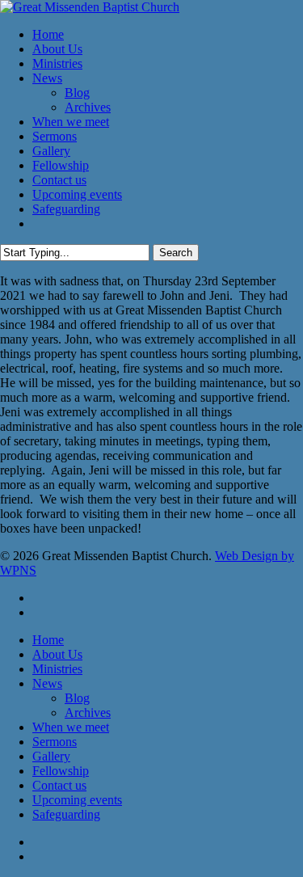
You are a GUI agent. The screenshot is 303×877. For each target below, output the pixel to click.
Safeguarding (66, 814)
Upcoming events (77, 800)
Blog (77, 698)
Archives (88, 712)
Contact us (59, 785)
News (47, 683)
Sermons (54, 741)
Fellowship (60, 771)
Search (175, 253)
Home (48, 640)
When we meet (70, 727)
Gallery (51, 756)
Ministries (57, 669)
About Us (57, 654)
